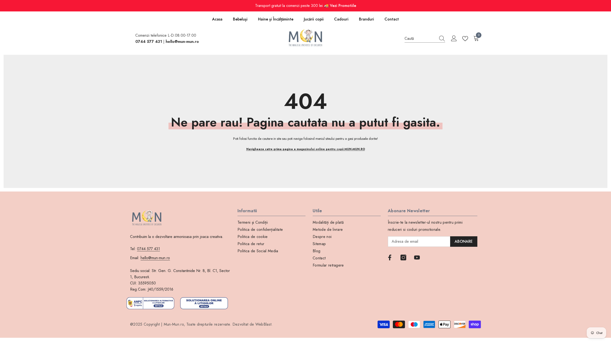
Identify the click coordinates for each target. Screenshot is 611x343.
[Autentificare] (454, 38)
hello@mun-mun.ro (155, 258)
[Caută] (425, 39)
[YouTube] (417, 257)
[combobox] (420, 38)
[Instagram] (403, 257)
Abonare (464, 241)
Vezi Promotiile (343, 5)
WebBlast (263, 324)
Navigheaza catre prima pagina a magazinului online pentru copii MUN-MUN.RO (305, 149)
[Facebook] (390, 257)
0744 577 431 (148, 249)
